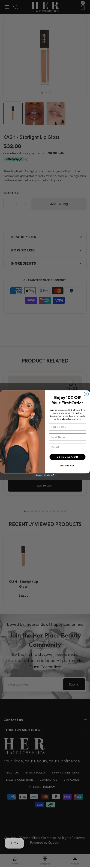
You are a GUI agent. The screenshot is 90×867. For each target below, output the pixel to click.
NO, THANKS (67, 466)
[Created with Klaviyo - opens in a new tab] (45, 475)
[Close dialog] (86, 394)
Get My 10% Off (67, 456)
